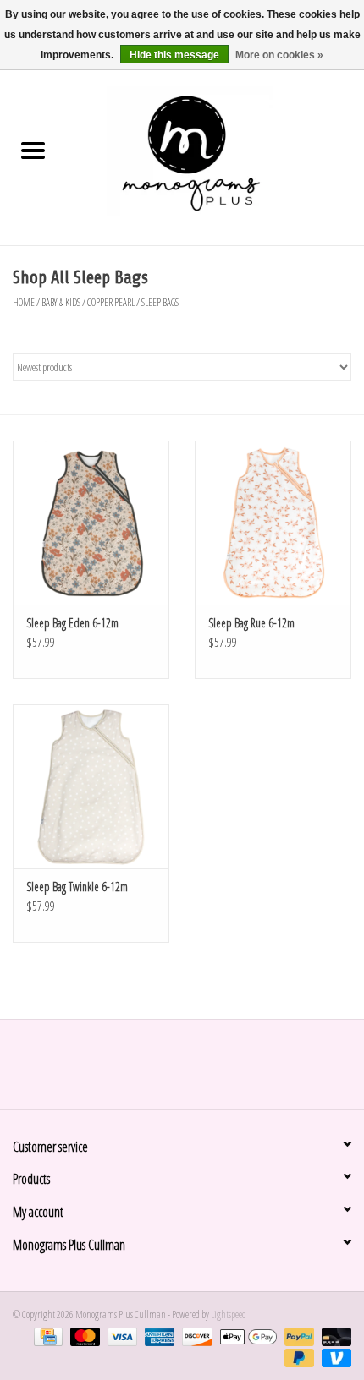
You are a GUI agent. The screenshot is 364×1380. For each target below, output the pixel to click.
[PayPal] (297, 1335)
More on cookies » (279, 55)
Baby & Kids (60, 302)
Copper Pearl (111, 302)
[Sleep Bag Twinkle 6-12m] (91, 786)
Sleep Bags (160, 302)
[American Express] (157, 1335)
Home (24, 302)
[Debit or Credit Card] (333, 1335)
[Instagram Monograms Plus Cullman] (197, 1070)
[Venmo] (333, 1357)
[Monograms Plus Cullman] (215, 152)
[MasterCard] (83, 1335)
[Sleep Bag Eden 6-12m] (91, 523)
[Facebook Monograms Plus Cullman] (167, 1070)
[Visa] (120, 1335)
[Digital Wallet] (246, 1335)
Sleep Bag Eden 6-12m (72, 623)
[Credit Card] (46, 1335)
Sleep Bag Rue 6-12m (251, 623)
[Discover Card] (194, 1335)
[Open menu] (33, 150)
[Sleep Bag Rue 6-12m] (273, 523)
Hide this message (174, 55)
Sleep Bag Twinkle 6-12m (77, 887)
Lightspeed (228, 1314)
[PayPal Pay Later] (297, 1357)
